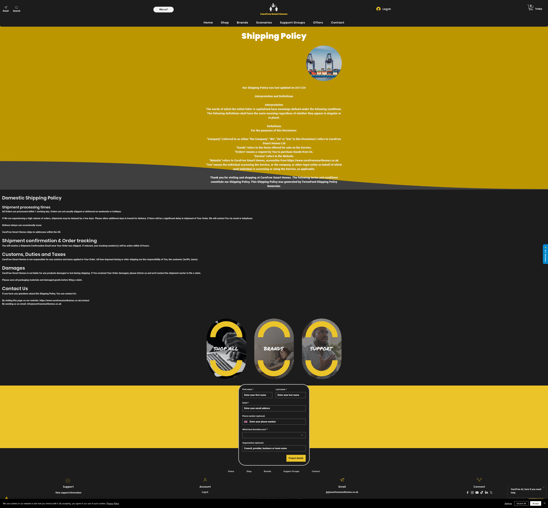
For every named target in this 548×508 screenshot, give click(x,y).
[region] (226, 349)
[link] (530, 7)
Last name (281, 389)
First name (247, 389)
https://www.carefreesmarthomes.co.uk (313, 160)
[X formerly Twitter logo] (491, 492)
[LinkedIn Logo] (486, 492)
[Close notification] (544, 487)
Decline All (521, 503)
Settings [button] (508, 503)
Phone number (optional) (253, 416)
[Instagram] (472, 492)
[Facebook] (467, 492)
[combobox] (274, 435)
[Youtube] (477, 492)
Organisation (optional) (253, 443)
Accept (536, 503)
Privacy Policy (113, 503)
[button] (16, 9)
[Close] (544, 503)
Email (245, 403)
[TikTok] (481, 492)
